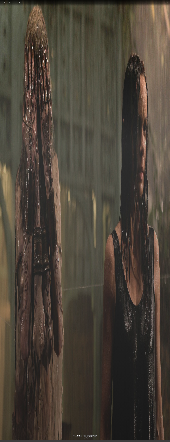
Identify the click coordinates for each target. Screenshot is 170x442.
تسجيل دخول (10, 5)
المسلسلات (14, 2)
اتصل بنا (4, 2)
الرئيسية (18, 2)
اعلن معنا (9, 2)
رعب (85, 439)
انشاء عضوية (5, 5)
